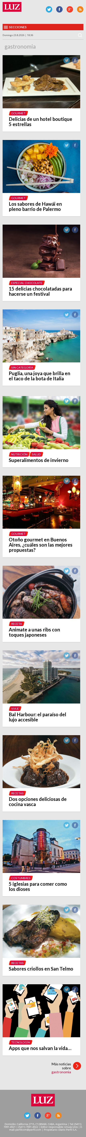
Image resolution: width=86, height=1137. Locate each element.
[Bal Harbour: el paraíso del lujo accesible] (41, 702)
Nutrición (19, 454)
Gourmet (18, 113)
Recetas (17, 793)
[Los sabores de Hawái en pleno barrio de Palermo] (41, 192)
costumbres (20, 878)
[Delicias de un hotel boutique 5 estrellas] (41, 107)
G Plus (70, 9)
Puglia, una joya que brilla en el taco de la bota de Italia (39, 375)
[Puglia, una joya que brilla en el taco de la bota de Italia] (41, 361)
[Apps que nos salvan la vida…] (41, 1036)
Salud (36, 454)
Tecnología (20, 1042)
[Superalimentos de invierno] (41, 448)
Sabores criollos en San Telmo (41, 969)
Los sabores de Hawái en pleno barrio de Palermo (35, 206)
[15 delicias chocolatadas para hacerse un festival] (41, 276)
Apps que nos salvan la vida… (40, 1048)
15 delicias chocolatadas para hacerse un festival (40, 291)
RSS (80, 9)
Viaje (15, 708)
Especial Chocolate (26, 283)
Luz (12, 7)
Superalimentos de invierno (38, 460)
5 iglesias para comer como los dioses (38, 886)
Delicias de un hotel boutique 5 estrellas (40, 121)
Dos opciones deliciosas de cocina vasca (38, 801)
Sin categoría (22, 367)
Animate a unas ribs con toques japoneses (34, 632)
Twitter (49, 9)
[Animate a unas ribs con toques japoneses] (41, 617)
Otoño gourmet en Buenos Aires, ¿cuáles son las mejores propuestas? (40, 545)
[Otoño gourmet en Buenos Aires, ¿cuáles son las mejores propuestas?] (41, 527)
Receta (16, 623)
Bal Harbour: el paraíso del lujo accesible (37, 716)
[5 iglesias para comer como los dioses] (41, 872)
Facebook (59, 9)
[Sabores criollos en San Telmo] (41, 956)
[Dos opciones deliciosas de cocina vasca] (41, 787)
